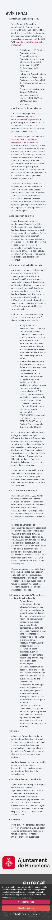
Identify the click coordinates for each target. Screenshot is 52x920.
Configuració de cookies (26, 914)
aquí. (10, 897)
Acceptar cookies (26, 902)
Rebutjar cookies (26, 908)
